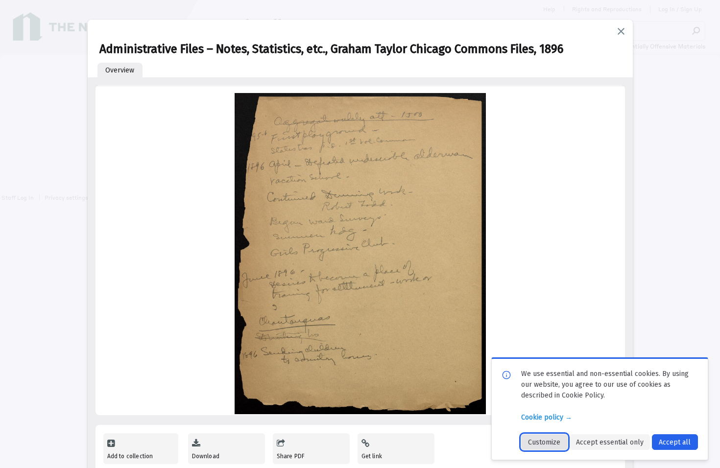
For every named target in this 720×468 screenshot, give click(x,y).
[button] (621, 31)
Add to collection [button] (130, 456)
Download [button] (205, 456)
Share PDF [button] (291, 456)
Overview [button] (119, 70)
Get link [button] (371, 456)
